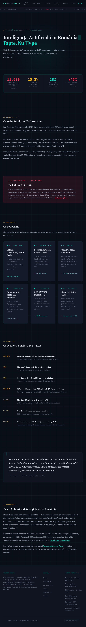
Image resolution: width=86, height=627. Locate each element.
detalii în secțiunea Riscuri (60, 540)
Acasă (18, 3)
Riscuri (48, 3)
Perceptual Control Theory (53, 546)
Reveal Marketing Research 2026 (71, 597)
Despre (65, 3)
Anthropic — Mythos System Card (72, 609)
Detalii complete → (62, 198)
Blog (73, 3)
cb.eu (9, 3)
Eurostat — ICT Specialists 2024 (71, 603)
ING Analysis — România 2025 (73, 591)
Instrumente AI (48, 585)
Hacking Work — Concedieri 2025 (71, 585)
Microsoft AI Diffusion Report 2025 (72, 579)
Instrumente (37, 3)
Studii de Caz (56, 3)
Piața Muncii (26, 3)
